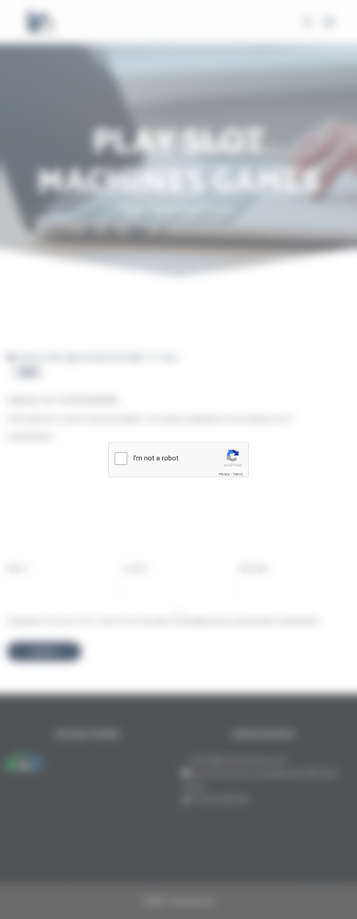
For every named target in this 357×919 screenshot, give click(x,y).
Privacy (224, 474)
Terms (237, 474)
